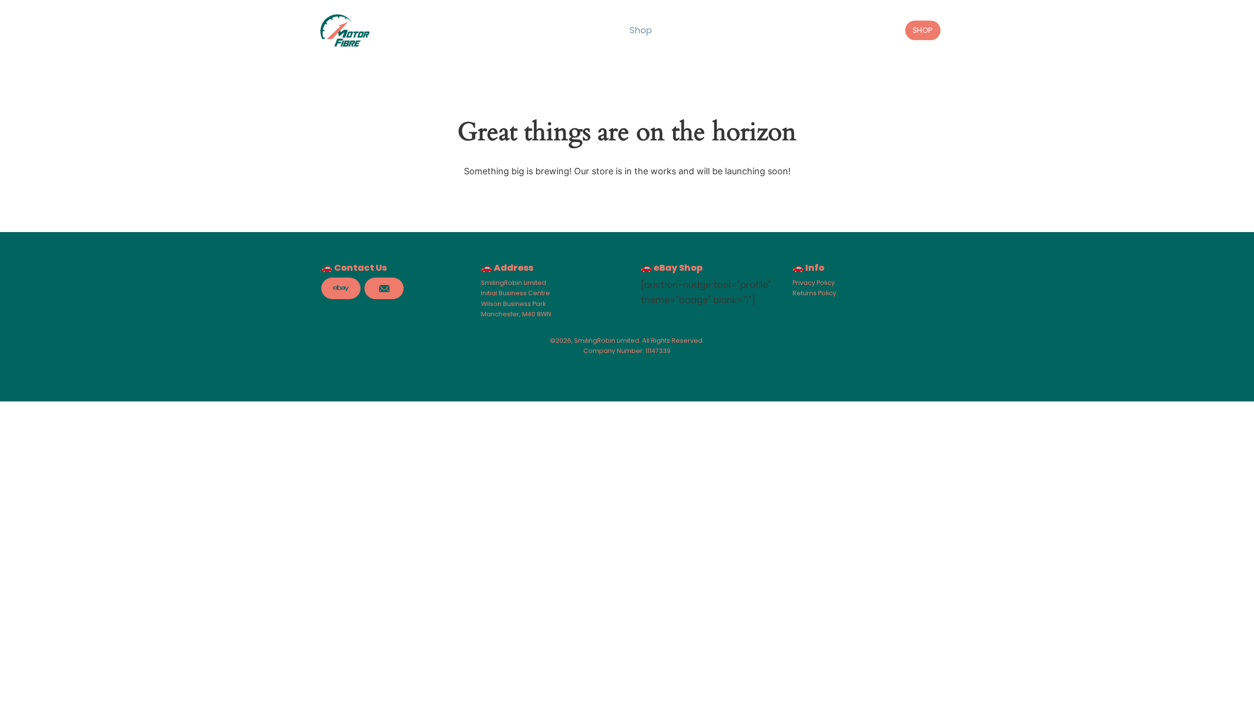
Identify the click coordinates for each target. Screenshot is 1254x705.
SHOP (923, 30)
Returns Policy (814, 293)
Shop (640, 30)
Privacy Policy (814, 283)
